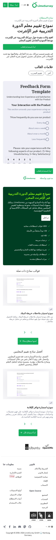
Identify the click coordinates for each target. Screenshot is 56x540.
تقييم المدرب (36, 73)
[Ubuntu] (31, 447)
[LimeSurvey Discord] (19, 527)
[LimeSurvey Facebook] (9, 527)
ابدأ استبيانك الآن (29, 432)
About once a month (36, 133)
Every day (41, 122)
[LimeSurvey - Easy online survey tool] (42, 5)
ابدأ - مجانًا (14, 5)
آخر (49, 73)
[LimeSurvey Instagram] (4, 527)
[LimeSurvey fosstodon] (24, 527)
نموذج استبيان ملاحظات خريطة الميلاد (37, 313)
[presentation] (31, 332)
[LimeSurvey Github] (29, 527)
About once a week (37, 128)
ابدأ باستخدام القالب (28, 47)
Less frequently (39, 139)
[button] (5, 5)
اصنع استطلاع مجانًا (30, 341)
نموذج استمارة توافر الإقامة (40, 407)
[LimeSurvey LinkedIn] (14, 527)
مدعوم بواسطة (46, 178)
